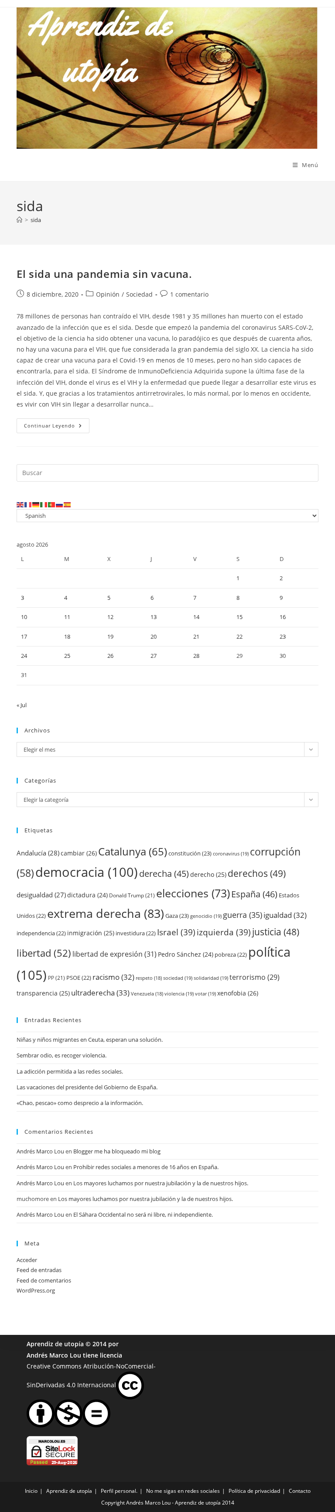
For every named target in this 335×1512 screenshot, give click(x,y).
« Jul (22, 705)
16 (283, 617)
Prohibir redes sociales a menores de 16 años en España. (146, 1167)
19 (110, 636)
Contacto (300, 1491)
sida (36, 220)
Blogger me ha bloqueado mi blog (117, 1151)
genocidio (206, 916)
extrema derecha (105, 913)
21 (196, 636)
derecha (164, 873)
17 (24, 636)
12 (110, 617)
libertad (44, 953)
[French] (28, 504)
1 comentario (189, 294)
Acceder (27, 1260)
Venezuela (147, 994)
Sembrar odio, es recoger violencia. (61, 1055)
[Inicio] (19, 220)
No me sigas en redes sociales (183, 1491)
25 (67, 656)
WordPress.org (36, 1290)
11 (67, 617)
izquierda (224, 932)
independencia (41, 933)
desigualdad (41, 894)
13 (153, 617)
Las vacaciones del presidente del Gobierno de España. (87, 1087)
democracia (86, 871)
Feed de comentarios (44, 1280)
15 (239, 617)
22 (239, 636)
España (254, 894)
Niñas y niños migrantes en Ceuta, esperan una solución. (90, 1039)
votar (205, 993)
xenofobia (237, 993)
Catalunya (132, 851)
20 (153, 636)
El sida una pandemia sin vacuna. (104, 274)
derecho (208, 874)
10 (24, 617)
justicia (275, 932)
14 (196, 617)
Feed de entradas (39, 1270)
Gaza (177, 916)
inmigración (90, 933)
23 (283, 636)
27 (153, 656)
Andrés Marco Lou (40, 1151)
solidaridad (211, 978)
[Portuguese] (52, 504)
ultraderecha (100, 993)
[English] (20, 504)
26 (110, 656)
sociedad (177, 978)
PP (56, 978)
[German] (36, 504)
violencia (179, 993)
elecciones (193, 893)
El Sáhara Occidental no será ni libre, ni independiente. (143, 1214)
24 (24, 656)
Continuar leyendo (56, 427)
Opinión (108, 294)
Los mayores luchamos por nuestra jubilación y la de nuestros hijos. (160, 1183)
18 (67, 636)
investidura (136, 933)
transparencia (43, 993)
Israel (176, 932)
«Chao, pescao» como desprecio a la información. (80, 1103)
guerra (242, 915)
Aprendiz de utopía (55, 1344)
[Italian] (44, 504)
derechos (257, 873)
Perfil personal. (119, 1491)
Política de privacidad (254, 1491)
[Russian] (60, 504)
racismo (113, 977)
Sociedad (139, 294)
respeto (149, 978)
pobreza (231, 954)
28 (196, 656)
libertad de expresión (114, 954)
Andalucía (38, 852)
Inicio (31, 1491)
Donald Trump (132, 895)
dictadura (87, 895)
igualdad (285, 915)
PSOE (78, 978)
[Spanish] (68, 504)
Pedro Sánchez (185, 954)
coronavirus (231, 853)
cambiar (79, 853)
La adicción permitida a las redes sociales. (70, 1071)
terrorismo (254, 977)
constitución (190, 853)
